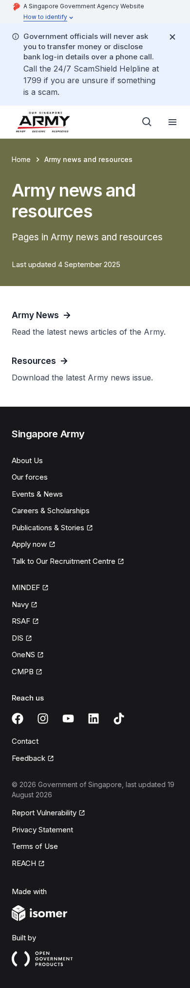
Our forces (30, 477)
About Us (27, 460)
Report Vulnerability (44, 812)
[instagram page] (43, 718)
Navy (20, 604)
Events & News (37, 494)
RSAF (21, 621)
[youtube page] (68, 718)
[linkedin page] (93, 718)
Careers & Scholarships (51, 510)
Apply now (29, 544)
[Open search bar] (147, 122)
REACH (24, 863)
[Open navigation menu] (172, 122)
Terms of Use (35, 846)
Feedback (28, 758)
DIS (17, 638)
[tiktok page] (119, 718)
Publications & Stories (48, 527)
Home (21, 159)
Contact (25, 741)
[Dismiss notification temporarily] (172, 37)
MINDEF (26, 587)
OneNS (23, 654)
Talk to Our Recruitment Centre (63, 561)
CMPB (23, 671)
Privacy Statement (42, 829)
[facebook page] (17, 718)
